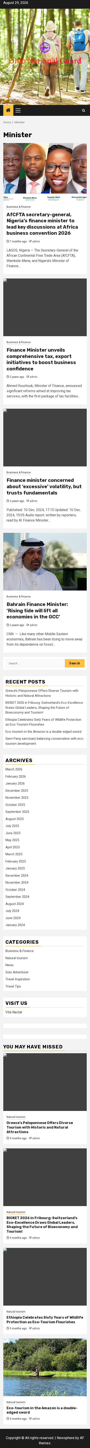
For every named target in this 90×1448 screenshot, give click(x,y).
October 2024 (15, 890)
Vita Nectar (13, 1012)
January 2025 (15, 868)
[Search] (83, 110)
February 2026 (15, 776)
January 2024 (15, 925)
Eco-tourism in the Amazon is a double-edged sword (43, 732)
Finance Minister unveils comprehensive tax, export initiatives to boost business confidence (41, 359)
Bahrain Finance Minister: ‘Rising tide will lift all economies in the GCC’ (37, 610)
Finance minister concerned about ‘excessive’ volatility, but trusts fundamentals (44, 486)
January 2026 (15, 783)
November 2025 (16, 798)
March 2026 (13, 769)
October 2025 (15, 805)
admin (36, 241)
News (9, 965)
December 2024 (16, 876)
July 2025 (12, 826)
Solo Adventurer (17, 972)
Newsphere (65, 1438)
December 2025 (16, 791)
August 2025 (14, 819)
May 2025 (12, 840)
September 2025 (17, 812)
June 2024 (12, 918)
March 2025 (13, 854)
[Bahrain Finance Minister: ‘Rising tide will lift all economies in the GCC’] (45, 562)
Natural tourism (16, 958)
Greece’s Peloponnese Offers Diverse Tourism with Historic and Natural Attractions (40, 1127)
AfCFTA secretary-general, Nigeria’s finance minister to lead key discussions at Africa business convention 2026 (42, 224)
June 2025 (12, 833)
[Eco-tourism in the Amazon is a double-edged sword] (45, 1367)
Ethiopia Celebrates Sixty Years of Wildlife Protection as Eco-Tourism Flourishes (45, 1319)
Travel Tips (13, 986)
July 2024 (12, 911)
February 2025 (15, 861)
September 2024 (17, 897)
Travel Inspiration (17, 979)
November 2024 (16, 882)
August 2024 (14, 904)
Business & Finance (19, 206)
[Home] (8, 111)
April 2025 (12, 847)
